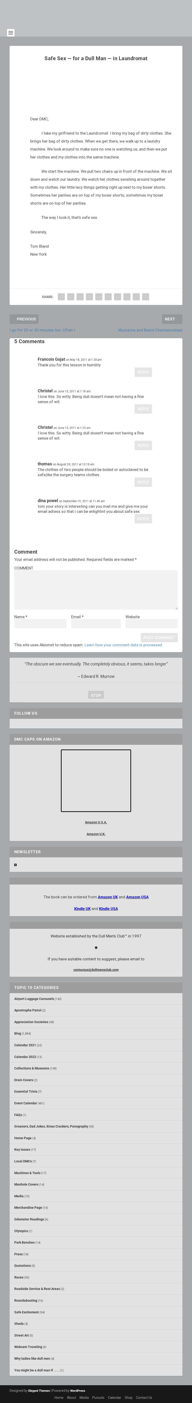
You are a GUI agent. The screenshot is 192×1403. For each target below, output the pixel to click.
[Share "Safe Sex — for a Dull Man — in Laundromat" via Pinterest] (98, 296)
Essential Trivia (25, 1091)
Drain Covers (23, 1080)
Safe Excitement (26, 1312)
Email (77, 616)
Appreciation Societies (31, 1022)
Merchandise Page (28, 1207)
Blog (17, 1033)
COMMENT (23, 568)
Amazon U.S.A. (96, 822)
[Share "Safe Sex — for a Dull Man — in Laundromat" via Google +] (80, 296)
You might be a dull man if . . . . (36, 1370)
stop (94, 695)
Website (133, 616)
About (71, 1397)
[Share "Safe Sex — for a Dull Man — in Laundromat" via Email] (136, 296)
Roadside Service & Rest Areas (37, 1289)
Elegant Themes (39, 1390)
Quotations (22, 1265)
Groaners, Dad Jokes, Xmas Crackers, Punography (51, 1126)
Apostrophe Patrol (27, 1010)
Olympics (21, 1231)
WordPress (77, 1390)
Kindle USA (108, 909)
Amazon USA (137, 897)
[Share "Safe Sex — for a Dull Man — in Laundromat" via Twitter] (70, 296)
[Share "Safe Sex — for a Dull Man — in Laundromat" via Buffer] (117, 296)
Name (20, 616)
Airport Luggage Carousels (34, 999)
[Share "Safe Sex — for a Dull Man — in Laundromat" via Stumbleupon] (127, 296)
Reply (143, 372)
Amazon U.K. (96, 834)
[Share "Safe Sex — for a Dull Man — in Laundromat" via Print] (145, 296)
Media (19, 1196)
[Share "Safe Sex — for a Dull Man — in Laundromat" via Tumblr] (89, 296)
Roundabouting (25, 1300)
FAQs (18, 1115)
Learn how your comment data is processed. (124, 645)
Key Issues (22, 1149)
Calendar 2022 (25, 1057)
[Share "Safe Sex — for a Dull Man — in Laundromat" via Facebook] (61, 296)
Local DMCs (23, 1161)
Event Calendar (25, 1103)
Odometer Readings (29, 1219)
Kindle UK (82, 909)
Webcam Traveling (28, 1347)
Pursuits (98, 1397)
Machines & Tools (27, 1173)
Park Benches (24, 1242)
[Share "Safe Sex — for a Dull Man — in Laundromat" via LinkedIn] (108, 296)
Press (18, 1254)
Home (59, 1397)
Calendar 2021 (25, 1045)
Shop (129, 1397)
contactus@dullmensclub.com (96, 970)
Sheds (19, 1324)
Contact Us (144, 1397)
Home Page (23, 1138)
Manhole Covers (26, 1184)
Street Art (21, 1335)
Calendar (114, 1397)
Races (18, 1277)
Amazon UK (108, 897)
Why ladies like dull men (32, 1358)
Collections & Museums (31, 1068)
